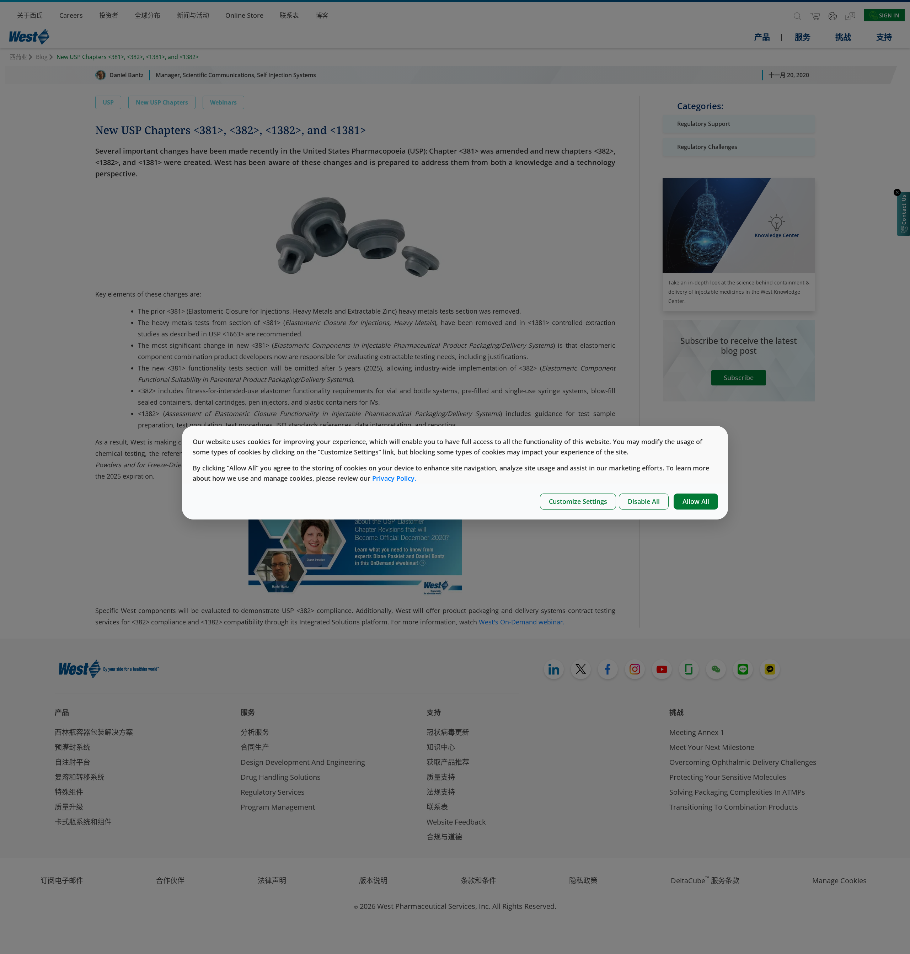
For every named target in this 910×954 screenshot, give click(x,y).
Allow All (695, 501)
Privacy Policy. (394, 478)
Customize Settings (578, 501)
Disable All (644, 501)
